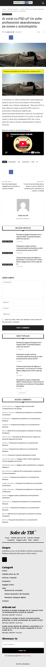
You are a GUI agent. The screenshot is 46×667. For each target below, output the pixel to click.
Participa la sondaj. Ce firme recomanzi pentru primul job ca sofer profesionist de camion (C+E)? (29, 248)
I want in (22, 650)
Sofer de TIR (10, 32)
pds (19, 162)
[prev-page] (3, 270)
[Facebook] (11, 37)
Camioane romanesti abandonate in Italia (22, 455)
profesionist (25, 162)
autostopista (12, 162)
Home (4, 9)
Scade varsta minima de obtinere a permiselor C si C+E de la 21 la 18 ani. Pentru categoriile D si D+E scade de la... (22, 628)
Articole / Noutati (13, 9)
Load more (22, 393)
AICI (41, 71)
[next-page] (7, 270)
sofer (32, 162)
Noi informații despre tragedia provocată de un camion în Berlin (11, 186)
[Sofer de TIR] (3, 32)
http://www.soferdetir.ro (23, 218)
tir (37, 162)
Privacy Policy (26, 656)
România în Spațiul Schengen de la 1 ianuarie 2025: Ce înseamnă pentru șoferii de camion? (29, 237)
